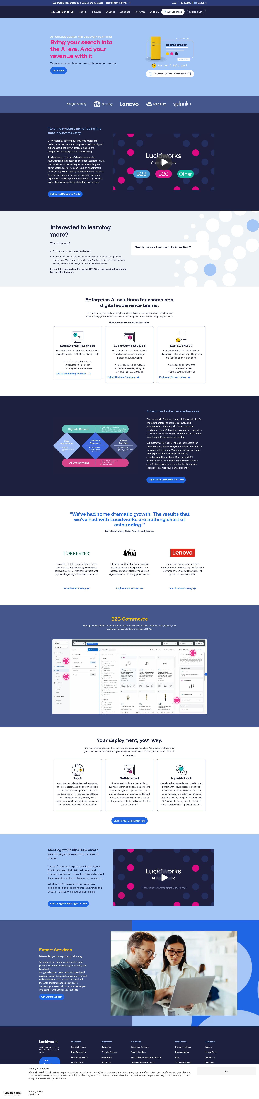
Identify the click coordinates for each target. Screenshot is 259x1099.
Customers (125, 11)
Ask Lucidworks (174, 11)
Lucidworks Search (79, 1057)
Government (106, 1057)
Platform (83, 11)
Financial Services (109, 1052)
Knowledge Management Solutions (146, 1057)
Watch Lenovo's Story (181, 588)
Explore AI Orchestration (172, 377)
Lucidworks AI (77, 1062)
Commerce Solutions (140, 1047)
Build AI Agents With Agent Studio (68, 903)
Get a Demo (58, 70)
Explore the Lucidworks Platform (166, 479)
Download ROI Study (75, 588)
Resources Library (183, 1047)
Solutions (110, 11)
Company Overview (159, 21)
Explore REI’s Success (128, 588)
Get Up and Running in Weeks (65, 194)
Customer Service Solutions (143, 1062)
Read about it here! (116, 2)
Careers (208, 1047)
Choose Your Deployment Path (129, 820)
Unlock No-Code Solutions (121, 377)
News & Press (211, 1052)
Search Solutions (138, 1052)
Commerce (106, 1047)
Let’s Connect (48, 1062)
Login (174, 2)
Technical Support (183, 1062)
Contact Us (185, 2)
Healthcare (106, 1062)
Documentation (182, 1052)
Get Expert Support (51, 997)
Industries (96, 11)
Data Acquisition (78, 1052)
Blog (177, 1057)
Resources (140, 11)
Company (154, 11)
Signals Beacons (78, 1047)
